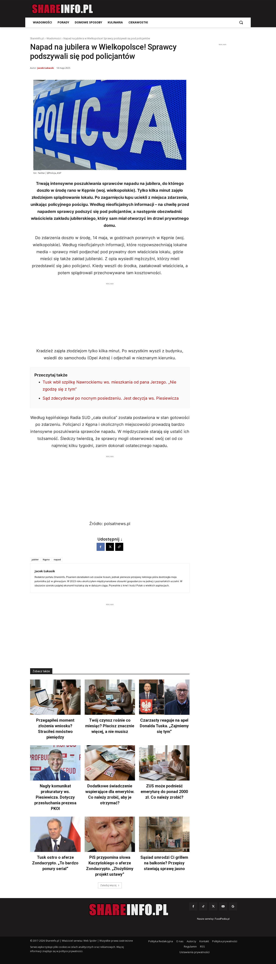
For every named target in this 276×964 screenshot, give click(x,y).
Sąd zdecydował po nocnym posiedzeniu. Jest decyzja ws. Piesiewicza (111, 398)
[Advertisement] (110, 314)
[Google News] (233, 906)
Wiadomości (53, 38)
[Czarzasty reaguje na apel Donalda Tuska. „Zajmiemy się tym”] (164, 697)
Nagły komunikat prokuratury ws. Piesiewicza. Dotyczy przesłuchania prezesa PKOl (55, 797)
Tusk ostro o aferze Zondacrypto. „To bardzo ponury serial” (55, 863)
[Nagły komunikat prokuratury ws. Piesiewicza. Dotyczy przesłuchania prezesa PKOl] (55, 763)
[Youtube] (223, 906)
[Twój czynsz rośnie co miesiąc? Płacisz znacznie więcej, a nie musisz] (110, 697)
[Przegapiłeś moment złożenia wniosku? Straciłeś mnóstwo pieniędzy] (55, 697)
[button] (241, 22)
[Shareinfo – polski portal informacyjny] (62, 9)
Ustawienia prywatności (194, 952)
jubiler (35, 559)
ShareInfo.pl (37, 38)
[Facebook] (101, 547)
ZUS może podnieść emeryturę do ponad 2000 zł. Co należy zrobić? (164, 792)
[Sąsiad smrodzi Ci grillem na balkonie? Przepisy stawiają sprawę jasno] (164, 834)
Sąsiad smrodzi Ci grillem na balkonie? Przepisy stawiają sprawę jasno (164, 863)
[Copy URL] (119, 547)
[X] (110, 547)
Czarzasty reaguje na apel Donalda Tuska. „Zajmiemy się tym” (164, 726)
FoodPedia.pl (222, 918)
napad (57, 559)
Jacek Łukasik (45, 67)
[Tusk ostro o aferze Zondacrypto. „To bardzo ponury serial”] (55, 834)
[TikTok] (203, 906)
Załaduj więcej (108, 885)
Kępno (46, 559)
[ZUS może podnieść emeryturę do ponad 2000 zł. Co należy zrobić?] (164, 763)
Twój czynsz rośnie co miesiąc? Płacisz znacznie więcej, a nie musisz (109, 726)
